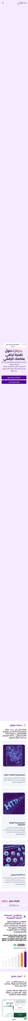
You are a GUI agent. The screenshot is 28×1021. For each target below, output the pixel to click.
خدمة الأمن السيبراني (17, 874)
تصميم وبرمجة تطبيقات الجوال (14, 774)
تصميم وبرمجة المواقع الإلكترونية (17, 823)
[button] (3, 3)
